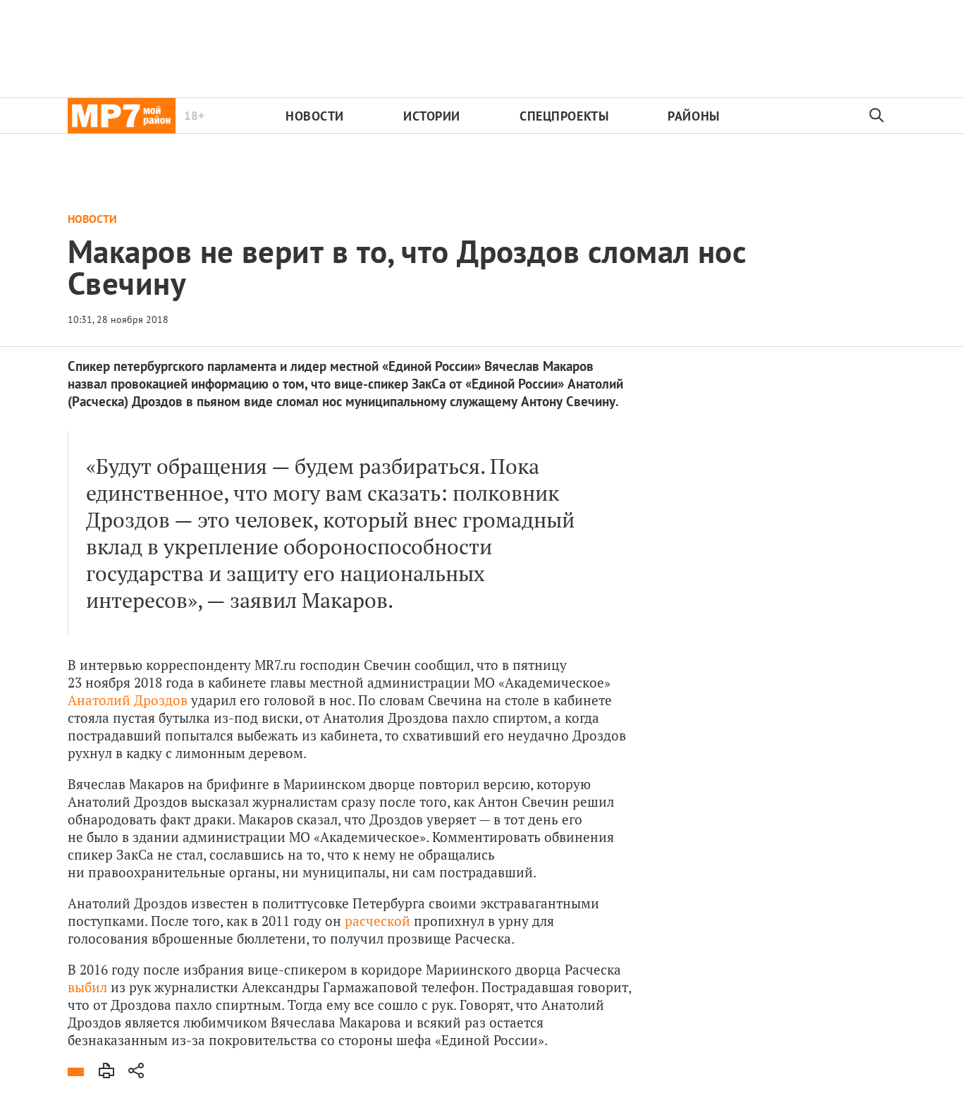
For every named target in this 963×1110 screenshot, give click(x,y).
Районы (693, 116)
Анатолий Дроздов (128, 700)
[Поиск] (877, 115)
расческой (377, 920)
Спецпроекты (564, 116)
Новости (315, 116)
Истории (431, 116)
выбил (87, 987)
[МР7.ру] (122, 115)
